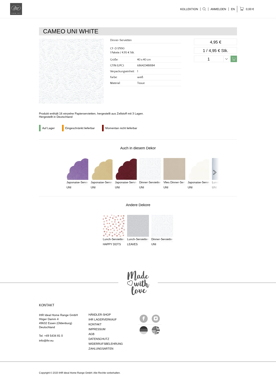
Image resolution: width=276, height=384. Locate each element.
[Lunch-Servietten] (114, 226)
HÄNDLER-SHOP (99, 314)
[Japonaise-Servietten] (77, 169)
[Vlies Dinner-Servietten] (174, 169)
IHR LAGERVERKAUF (102, 319)
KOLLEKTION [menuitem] (188, 9)
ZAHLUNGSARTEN (100, 348)
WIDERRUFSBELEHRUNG (105, 343)
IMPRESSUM (96, 329)
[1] (156, 330)
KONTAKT (95, 324)
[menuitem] (204, 9)
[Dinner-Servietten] (150, 169)
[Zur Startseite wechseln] (16, 9)
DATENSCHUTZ (98, 339)
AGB (91, 334)
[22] (144, 330)
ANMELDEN (218, 9)
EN (233, 9)
